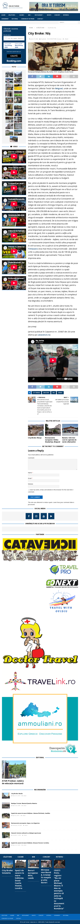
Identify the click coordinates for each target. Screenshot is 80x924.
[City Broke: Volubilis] (7, 864)
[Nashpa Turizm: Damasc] (9, 74)
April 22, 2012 (16, 815)
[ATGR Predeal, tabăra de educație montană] (14, 769)
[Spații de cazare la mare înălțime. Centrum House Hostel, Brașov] (9, 87)
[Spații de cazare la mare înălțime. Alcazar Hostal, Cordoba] (6, 845)
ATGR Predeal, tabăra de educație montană (13, 782)
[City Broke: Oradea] (9, 100)
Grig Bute (43, 39)
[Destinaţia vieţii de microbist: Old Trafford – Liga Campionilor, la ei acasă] (18, 94)
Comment (31, 458)
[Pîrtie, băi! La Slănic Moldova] (18, 120)
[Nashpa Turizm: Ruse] (18, 74)
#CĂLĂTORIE (52, 39)
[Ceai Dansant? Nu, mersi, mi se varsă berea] (9, 94)
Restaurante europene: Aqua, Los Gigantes (25, 823)
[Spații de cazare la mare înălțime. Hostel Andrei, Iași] (18, 100)
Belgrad (59, 88)
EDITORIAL (15, 19)
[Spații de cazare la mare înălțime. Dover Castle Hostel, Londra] (20, 864)
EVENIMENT (5, 19)
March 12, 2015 (16, 795)
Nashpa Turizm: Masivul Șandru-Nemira (24, 803)
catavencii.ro (44, 334)
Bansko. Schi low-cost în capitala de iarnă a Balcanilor (69, 440)
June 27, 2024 (34, 39)
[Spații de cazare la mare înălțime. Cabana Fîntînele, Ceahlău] (6, 815)
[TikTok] (51, 516)
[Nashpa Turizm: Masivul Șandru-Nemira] (6, 805)
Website (30, 484)
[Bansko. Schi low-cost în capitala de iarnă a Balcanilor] (70, 430)
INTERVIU (66, 15)
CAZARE (21, 15)
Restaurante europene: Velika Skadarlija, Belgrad (52, 440)
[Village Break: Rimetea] (14, 139)
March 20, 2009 (16, 805)
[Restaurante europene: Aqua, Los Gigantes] (6, 825)
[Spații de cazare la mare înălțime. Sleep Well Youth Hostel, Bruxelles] (9, 107)
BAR (29, 15)
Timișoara (33, 248)
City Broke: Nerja (34, 438)
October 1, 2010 (17, 835)
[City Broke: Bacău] (6, 796)
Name (30, 473)
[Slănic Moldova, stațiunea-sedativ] (18, 126)
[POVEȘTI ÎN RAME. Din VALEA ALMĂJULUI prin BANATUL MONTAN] (18, 87)
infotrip (46, 392)
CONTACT (40, 19)
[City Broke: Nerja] (36, 430)
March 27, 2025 (16, 845)
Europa (59, 39)
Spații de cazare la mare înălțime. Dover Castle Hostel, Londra (19, 879)
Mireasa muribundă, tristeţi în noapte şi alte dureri (46, 876)
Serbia (60, 392)
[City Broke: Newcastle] (18, 107)
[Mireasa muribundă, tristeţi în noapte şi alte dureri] (46, 864)
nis (54, 392)
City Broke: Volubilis (7, 871)
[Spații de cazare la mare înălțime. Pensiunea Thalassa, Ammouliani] (18, 81)
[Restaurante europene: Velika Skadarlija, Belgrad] (53, 430)
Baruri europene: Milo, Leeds (33, 874)
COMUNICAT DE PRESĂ (27, 19)
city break (36, 392)
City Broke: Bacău (17, 793)
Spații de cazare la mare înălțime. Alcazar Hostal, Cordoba (30, 843)
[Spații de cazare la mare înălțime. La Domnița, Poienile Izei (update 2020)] (9, 113)
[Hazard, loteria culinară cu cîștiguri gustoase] (6, 835)
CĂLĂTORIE (11, 15)
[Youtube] (44, 516)
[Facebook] (29, 516)
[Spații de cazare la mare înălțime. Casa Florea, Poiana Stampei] (9, 132)
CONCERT (57, 15)
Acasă (3, 15)
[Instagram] (36, 516)
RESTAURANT (39, 15)
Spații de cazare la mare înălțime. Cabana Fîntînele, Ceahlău (30, 813)
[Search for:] (68, 22)
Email (30, 478)
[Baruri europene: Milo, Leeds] (33, 864)
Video (15, 146)
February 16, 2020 (17, 825)
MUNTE (49, 15)
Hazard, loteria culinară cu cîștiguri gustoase (26, 833)
